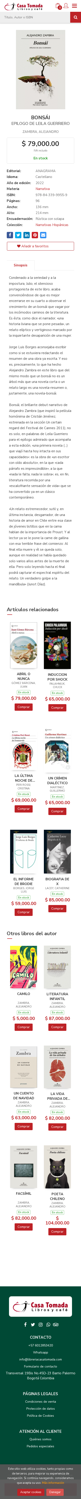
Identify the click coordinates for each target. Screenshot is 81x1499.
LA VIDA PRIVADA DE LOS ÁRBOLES (57, 1096)
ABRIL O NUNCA (23, 676)
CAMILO (23, 994)
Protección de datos (40, 1409)
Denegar (55, 1492)
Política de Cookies (40, 1416)
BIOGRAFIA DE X (57, 881)
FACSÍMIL (24, 1193)
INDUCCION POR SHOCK (57, 676)
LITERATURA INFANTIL (57, 996)
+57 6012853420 (40, 1345)
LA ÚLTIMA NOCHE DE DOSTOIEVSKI (23, 778)
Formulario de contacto (40, 1366)
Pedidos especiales (40, 1446)
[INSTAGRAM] (40, 1324)
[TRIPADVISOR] (55, 1324)
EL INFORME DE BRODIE (24, 881)
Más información (53, 1483)
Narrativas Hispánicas (52, 225)
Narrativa (43, 189)
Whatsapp (40, 1352)
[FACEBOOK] (25, 1324)
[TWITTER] (32, 1324)
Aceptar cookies (30, 1492)
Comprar (24, 707)
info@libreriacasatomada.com (40, 1359)
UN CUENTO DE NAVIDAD (23, 1095)
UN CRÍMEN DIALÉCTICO (57, 780)
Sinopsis (20, 265)
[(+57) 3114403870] (48, 1324)
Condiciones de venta (40, 1401)
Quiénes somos (40, 1439)
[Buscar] (75, 17)
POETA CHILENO (57, 1196)
